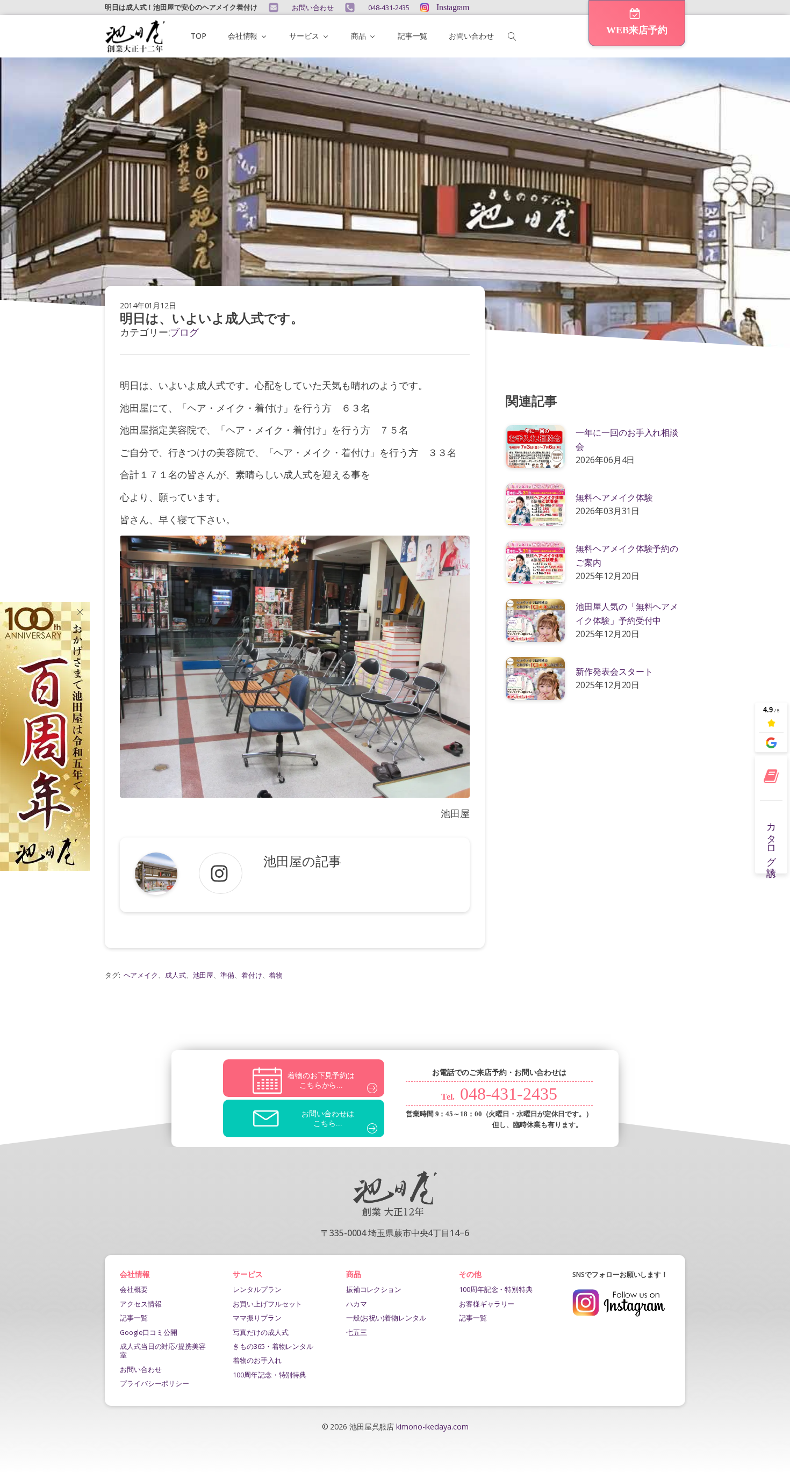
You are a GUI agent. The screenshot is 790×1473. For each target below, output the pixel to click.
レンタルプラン (257, 1289)
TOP (198, 36)
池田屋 (203, 975)
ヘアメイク (141, 975)
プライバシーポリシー (154, 1383)
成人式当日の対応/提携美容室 (163, 1350)
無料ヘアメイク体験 (614, 497)
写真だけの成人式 (260, 1332)
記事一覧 (413, 36)
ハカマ (356, 1304)
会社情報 (243, 36)
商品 (358, 36)
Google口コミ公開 (148, 1332)
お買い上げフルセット (267, 1304)
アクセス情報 (140, 1304)
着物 (276, 975)
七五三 (356, 1332)
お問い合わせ (471, 36)
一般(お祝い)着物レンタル (386, 1318)
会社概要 (134, 1289)
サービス (304, 36)
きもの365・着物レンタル (273, 1346)
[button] (636, 23)
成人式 (175, 975)
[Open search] (512, 36)
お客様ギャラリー (486, 1304)
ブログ (184, 332)
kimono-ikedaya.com (432, 1426)
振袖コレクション (373, 1289)
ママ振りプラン (257, 1318)
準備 (227, 975)
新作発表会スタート (614, 671)
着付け (251, 975)
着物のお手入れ (257, 1360)
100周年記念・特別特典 (269, 1375)
